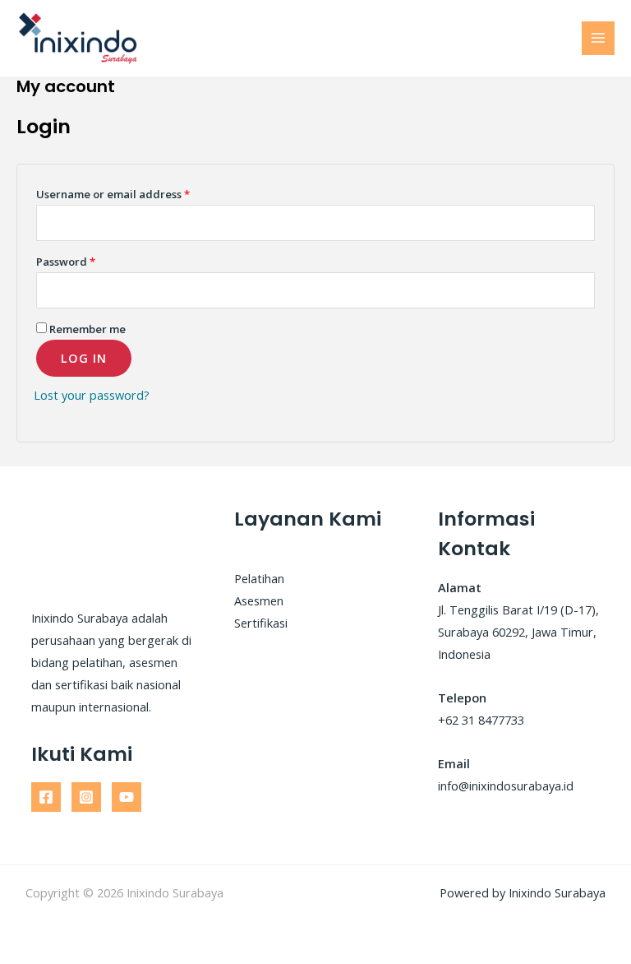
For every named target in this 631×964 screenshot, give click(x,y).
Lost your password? (92, 395)
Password (65, 261)
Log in (84, 358)
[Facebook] (46, 797)
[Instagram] (86, 797)
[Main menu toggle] (598, 37)
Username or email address (113, 194)
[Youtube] (126, 797)
